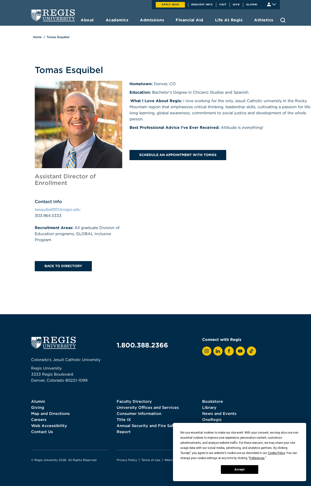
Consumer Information (139, 413)
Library (209, 407)
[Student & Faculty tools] (271, 4)
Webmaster (172, 460)
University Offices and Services (148, 407)
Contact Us (42, 431)
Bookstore (212, 401)
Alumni (252, 4)
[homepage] (53, 15)
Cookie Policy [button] (276, 453)
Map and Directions (50, 413)
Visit (222, 4)
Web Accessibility (49, 425)
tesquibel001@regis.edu (57, 209)
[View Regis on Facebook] (229, 351)
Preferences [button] (257, 458)
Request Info (202, 4)
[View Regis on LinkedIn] (218, 351)
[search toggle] (283, 20)
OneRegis (212, 419)
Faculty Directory (134, 401)
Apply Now (170, 4)
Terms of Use (150, 460)
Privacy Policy (127, 460)
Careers (38, 419)
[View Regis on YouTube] (240, 351)
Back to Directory (63, 266)
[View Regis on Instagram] (206, 351)
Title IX (124, 419)
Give (236, 4)
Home (37, 37)
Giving (37, 407)
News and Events (219, 413)
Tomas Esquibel (58, 37)
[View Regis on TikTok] (251, 351)
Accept (239, 469)
